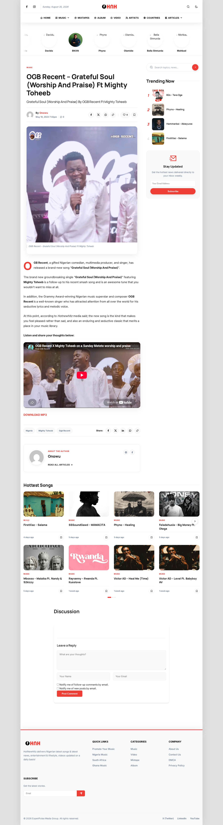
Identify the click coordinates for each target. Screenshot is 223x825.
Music (30, 67)
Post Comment (70, 693)
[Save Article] (134, 115)
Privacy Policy (177, 765)
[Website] (125, 452)
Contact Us (175, 754)
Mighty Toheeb (46, 431)
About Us (174, 749)
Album (134, 765)
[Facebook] (91, 115)
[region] (111, 544)
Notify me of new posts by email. (77, 688)
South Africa (99, 760)
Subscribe (173, 191)
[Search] (188, 7)
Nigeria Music (100, 754)
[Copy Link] (113, 115)
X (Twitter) (168, 818)
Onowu (43, 112)
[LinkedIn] (123, 431)
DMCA (172, 760)
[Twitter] (98, 115)
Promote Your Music (103, 749)
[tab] (109, 597)
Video (134, 754)
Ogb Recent (64, 431)
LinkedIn (181, 818)
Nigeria (29, 431)
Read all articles (59, 465)
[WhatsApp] (106, 115)
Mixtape (135, 760)
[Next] (195, 521)
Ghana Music (99, 765)
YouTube (194, 818)
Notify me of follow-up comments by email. (83, 684)
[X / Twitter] (115, 431)
